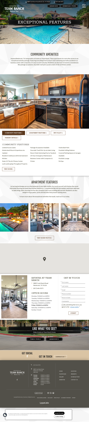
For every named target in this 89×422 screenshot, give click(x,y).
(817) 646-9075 (59, 1)
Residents (73, 374)
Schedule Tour (75, 376)
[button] (38, 2)
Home (61, 371)
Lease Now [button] (54, 6)
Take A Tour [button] (35, 339)
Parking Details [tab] (11, 138)
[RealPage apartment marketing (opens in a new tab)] (44, 403)
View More (8, 169)
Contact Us (74, 379)
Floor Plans (62, 374)
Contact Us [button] (60, 356)
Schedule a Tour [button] (69, 6)
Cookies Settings (59, 416)
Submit (73, 313)
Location (73, 371)
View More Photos (44, 238)
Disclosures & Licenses (41, 397)
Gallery (61, 376)
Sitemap (73, 397)
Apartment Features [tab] (37, 133)
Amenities (62, 379)
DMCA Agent (50, 397)
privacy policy (74, 307)
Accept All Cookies (59, 413)
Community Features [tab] (13, 133)
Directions (35, 372)
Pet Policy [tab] (58, 133)
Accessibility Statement (66, 397)
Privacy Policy (57, 397)
